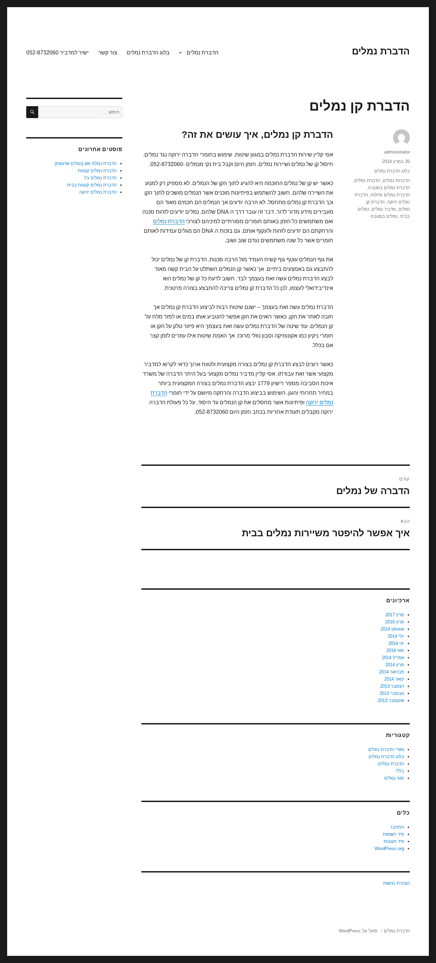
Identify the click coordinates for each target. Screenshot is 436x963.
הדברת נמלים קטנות (97, 170)
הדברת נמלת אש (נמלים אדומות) (85, 163)
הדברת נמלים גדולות (390, 194)
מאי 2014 (395, 650)
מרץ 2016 (394, 621)
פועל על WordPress (358, 930)
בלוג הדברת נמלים (148, 52)
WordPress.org (389, 848)
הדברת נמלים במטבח (389, 187)
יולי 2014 (396, 636)
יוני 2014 (396, 643)
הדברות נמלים (396, 180)
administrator (397, 151)
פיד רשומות (393, 834)
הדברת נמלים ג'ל (100, 177)
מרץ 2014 (394, 664)
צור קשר (107, 52)
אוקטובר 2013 (391, 700)
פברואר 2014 (391, 671)
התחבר (397, 827)
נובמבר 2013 (391, 693)
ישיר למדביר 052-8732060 (57, 52)
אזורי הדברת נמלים (386, 749)
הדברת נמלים (381, 51)
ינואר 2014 (394, 679)
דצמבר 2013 (392, 686)
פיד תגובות (394, 841)
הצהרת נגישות (396, 883)
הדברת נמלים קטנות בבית (91, 184)
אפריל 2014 (393, 657)
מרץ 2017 (394, 614)
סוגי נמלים (394, 778)
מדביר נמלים (384, 209)
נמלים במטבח (384, 216)
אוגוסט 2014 (392, 629)
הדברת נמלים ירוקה (97, 192)
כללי (400, 770)
